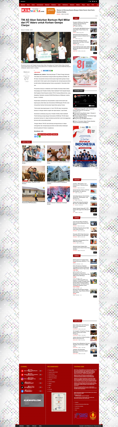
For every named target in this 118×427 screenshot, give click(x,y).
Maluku (78, 4)
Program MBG (51, 370)
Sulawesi (72, 4)
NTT (74, 38)
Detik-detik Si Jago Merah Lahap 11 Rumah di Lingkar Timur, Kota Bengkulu (84, 113)
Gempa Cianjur (42, 134)
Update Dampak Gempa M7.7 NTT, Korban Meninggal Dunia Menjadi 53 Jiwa (81, 210)
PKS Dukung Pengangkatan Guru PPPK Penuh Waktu (80, 240)
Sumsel (74, 44)
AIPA (49, 387)
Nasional (47, 4)
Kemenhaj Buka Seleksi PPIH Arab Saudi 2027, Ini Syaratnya (76, 10)
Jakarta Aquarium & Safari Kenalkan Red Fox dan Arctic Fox (81, 337)
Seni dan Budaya (51, 381)
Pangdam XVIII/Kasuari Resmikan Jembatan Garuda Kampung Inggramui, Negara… (80, 24)
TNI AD (49, 134)
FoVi (93, 4)
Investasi (50, 379)
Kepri (74, 262)
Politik (74, 243)
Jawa (59, 4)
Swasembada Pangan (52, 376)
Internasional (40, 4)
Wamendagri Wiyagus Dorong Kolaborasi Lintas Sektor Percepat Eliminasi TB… (81, 42)
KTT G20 (50, 389)
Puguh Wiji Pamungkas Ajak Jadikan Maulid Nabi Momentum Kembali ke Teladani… (81, 48)
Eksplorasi (75, 329)
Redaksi (76, 402)
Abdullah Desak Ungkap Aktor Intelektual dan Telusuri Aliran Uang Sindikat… (81, 248)
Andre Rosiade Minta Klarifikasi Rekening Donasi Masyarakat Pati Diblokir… (81, 223)
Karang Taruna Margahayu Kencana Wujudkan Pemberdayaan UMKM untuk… (81, 345)
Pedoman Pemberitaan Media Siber (82, 404)
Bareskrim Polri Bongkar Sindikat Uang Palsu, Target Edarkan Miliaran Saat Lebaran (81, 291)
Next (97, 16)
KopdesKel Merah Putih (53, 372)
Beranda (23, 4)
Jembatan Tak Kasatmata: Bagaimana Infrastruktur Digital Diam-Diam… (80, 351)
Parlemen (75, 230)
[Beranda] (33, 10)
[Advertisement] (85, 173)
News (28, 4)
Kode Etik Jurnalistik (79, 406)
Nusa (88, 4)
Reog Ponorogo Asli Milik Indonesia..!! (83, 118)
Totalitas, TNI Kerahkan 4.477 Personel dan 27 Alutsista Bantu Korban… (80, 185)
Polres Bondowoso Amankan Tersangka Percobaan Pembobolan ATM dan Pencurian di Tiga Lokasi (81, 267)
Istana (33, 4)
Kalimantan (65, 4)
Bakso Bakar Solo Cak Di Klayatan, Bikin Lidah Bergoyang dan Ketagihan (81, 326)
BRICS (49, 385)
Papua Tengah (76, 286)
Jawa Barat (37, 72)
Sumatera (53, 4)
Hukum (74, 32)
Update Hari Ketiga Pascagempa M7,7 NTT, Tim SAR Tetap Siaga (80, 202)
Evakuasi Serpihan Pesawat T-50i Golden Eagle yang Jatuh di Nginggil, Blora (84, 116)
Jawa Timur (75, 50)
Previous (95, 16)
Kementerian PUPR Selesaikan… (29, 202)
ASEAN (49, 383)
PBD (74, 26)
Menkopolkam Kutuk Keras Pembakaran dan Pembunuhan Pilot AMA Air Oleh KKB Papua (81, 274)
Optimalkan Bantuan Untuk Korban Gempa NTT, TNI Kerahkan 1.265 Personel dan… (81, 197)
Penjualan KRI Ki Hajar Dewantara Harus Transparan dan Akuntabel (81, 234)
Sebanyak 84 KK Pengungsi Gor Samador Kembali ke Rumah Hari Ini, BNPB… (81, 36)
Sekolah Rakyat (51, 374)
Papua (83, 4)
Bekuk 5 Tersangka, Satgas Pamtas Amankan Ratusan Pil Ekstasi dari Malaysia (84, 121)
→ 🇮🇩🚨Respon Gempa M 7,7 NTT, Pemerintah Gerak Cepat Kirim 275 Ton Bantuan (83, 109)
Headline (55, 134)
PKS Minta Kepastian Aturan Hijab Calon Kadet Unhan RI (81, 228)
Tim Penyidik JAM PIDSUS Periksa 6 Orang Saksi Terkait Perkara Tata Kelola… (81, 30)
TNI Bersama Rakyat (52, 377)
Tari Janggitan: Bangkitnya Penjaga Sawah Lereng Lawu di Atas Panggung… (81, 332)
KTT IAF (50, 391)
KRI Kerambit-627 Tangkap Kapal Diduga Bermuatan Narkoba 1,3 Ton (81, 260)
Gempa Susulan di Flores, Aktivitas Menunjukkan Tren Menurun (81, 190)
